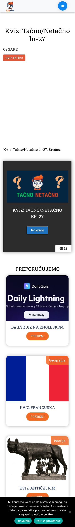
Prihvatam (23, 520)
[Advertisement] (37, 103)
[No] (70, 512)
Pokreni (37, 336)
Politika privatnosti (48, 520)
